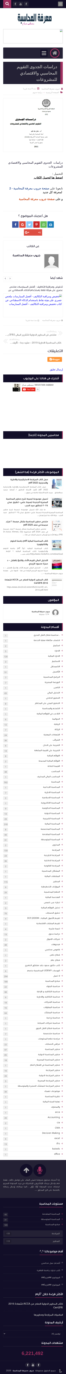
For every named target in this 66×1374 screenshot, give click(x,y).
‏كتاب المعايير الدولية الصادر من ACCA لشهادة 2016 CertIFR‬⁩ (26, 581)
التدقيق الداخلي (53, 698)
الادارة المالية (54, 656)
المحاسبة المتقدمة (51, 834)
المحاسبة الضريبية (51, 818)
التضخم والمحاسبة (51, 708)
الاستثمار (56, 661)
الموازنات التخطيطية (50, 886)
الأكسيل (56, 671)
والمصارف (55, 1107)
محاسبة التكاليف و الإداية (48, 991)
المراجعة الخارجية (52, 855)
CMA (57, 1127)
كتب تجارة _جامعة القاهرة (48, 1270)
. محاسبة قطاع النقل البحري (47, 635)
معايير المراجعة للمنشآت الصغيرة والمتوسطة (39, 1086)
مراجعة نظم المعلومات (49, 1038)
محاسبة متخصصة (51, 1033)
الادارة (57, 650)
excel (57, 1138)
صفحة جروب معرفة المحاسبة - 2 (29, 188)
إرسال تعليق (56, 369)
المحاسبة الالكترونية (50, 802)
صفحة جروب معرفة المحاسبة (37, 199)
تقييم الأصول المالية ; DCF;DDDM (43, 918)
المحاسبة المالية (52, 823)
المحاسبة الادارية (52, 792)
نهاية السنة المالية (51, 1101)
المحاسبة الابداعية (51, 787)
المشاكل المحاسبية (51, 871)
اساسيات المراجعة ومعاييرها (48, 1314)
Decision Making (51, 1133)
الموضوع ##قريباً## (50, 1277)
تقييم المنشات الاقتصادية (48, 923)
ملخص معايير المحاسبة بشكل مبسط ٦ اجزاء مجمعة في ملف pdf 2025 (27, 523)
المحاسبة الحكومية (51, 808)
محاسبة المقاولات (51, 1007)
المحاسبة (55, 781)
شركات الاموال (53, 939)
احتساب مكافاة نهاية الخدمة (47, 640)
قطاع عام (55, 960)
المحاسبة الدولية (52, 813)
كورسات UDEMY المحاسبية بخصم (43, 970)
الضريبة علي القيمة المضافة (47, 750)
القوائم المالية (53, 755)
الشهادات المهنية (52, 734)
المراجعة (56, 850)
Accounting (54, 1117)
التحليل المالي (53, 692)
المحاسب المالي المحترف (48, 776)
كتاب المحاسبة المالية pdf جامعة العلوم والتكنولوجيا (29, 542)
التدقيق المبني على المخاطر (47, 703)
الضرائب (56, 739)
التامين (57, 687)
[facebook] (38, 1365)
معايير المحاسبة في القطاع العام (45, 1065)
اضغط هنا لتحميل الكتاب (48, 177)
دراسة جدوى (54, 933)
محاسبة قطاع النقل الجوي (48, 1028)
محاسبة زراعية (53, 1017)
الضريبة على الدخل (51, 745)
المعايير (56, 881)
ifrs (58, 1143)
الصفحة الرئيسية (52, 92)
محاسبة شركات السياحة (48, 1023)
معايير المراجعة (53, 1070)
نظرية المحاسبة (52, 1096)
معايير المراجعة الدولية (49, 1075)
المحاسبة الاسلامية (51, 797)
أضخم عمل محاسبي (50, 1263)
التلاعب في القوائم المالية (48, 713)
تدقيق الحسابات (53, 913)
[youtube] (33, 1365)
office (57, 1154)
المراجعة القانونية (52, 865)
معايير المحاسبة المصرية (48, 1059)
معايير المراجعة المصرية (49, 1080)
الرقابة (57, 724)
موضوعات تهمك (52, 1091)
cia (58, 1122)
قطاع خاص (55, 954)
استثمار (56, 645)
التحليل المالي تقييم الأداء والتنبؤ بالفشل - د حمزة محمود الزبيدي (27, 562)
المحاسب (55, 771)
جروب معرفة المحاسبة (51, 320)
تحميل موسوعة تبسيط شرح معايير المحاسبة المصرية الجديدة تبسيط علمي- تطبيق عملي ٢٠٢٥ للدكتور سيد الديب (27, 502)
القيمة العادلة (54, 766)
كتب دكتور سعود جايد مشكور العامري (42, 965)
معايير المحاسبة (52, 1049)
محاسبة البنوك (53, 986)
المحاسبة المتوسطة (50, 839)
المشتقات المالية (52, 876)
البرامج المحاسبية (51, 677)
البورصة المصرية (52, 682)
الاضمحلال (55, 666)
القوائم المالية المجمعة (49, 760)
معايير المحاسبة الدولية (49, 1054)
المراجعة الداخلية (52, 860)
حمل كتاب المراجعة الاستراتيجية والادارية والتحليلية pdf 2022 (29, 481)
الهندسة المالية (52, 897)
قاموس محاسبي (52, 949)
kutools (56, 1148)
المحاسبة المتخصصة (50, 829)
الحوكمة (56, 719)
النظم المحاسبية (52, 892)
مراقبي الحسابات (52, 1044)
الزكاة (57, 729)
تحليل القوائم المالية (50, 907)
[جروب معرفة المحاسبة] (34, 18)
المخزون (56, 844)
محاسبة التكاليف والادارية (48, 996)
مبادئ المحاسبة (52, 981)
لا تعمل (56, 975)
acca (57, 1112)
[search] (7, 4)
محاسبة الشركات (52, 1002)
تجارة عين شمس (52, 902)
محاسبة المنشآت (52, 1012)
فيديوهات (55, 944)
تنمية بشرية (54, 928)
